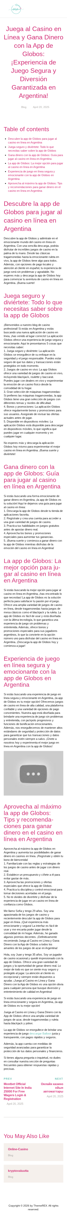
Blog (23, 107)
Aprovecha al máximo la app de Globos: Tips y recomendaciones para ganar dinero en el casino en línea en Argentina (35, 187)
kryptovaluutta (18, 1170)
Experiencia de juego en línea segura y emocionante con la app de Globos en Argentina (31, 175)
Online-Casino (18, 1149)
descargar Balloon (40, 1033)
